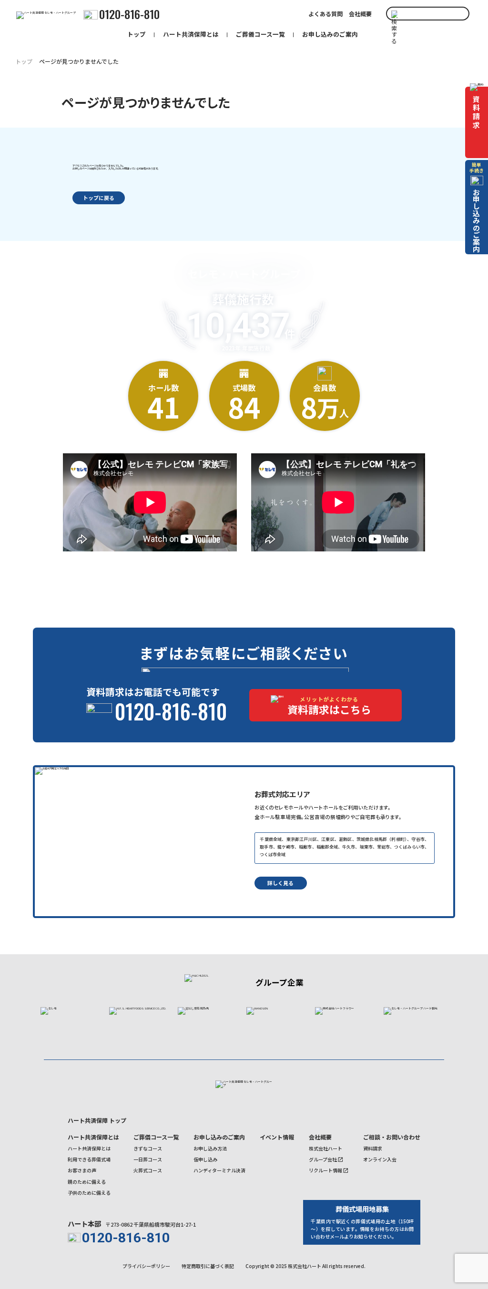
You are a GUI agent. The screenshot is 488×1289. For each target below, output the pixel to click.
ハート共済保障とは (191, 34)
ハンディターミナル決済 (219, 1170)
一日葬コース (147, 1159)
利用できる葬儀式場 (89, 1159)
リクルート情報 (325, 1170)
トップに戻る (98, 197)
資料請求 (372, 1148)
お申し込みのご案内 (330, 34)
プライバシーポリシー (146, 1266)
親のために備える (87, 1182)
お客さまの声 (82, 1170)
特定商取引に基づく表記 (208, 1266)
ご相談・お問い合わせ (391, 1137)
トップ (136, 34)
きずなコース (147, 1148)
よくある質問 (325, 13)
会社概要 (360, 13)
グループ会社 (323, 1159)
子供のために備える (89, 1192)
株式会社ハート (325, 1148)
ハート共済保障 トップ (97, 1120)
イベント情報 (277, 1137)
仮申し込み (205, 1159)
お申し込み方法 (210, 1148)
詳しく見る (280, 883)
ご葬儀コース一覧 (260, 34)
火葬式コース (147, 1170)
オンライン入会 (379, 1159)
